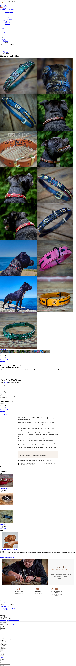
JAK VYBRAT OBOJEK (4, 606)
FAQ (3, 30)
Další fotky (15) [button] (3, 349)
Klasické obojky (9, 12)
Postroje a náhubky (8, 17)
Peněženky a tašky (8, 22)
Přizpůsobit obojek (3, 395)
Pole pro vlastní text (3, 397)
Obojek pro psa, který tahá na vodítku (8, 608)
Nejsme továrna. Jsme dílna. (7, 557)
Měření (3, 28)
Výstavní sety (7, 15)
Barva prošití (2, 391)
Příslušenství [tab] (4, 414)
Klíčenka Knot (2, 524)
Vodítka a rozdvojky (8, 16)
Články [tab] (3, 415)
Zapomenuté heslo (11, 9)
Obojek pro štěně (5, 609)
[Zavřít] (0, 627)
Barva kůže (2, 389)
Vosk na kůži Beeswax (4, 506)
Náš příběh (4, 27)
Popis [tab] (3, 412)
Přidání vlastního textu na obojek (9, 396)
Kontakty (2, 612)
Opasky (6, 23)
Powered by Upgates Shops (15, 624)
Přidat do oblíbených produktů (5, 362)
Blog (3, 31)
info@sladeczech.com (4, 359)
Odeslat (2, 640)
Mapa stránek (22, 624)
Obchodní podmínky (4, 611)
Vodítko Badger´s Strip (4, 488)
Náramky (6, 21)
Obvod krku (2, 386)
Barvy (3, 29)
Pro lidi (3, 20)
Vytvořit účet (5, 9)
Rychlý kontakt (2, 361)
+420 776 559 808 (3, 8)
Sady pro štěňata (7, 14)
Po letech (3, 32)
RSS (25, 624)
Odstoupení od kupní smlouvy (5, 613)
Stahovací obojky (7, 13)
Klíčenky (6, 25)
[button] (3, 3)
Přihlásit (1, 9)
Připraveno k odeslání (8, 19)
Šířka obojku (2, 393)
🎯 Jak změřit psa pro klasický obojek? (8, 549)
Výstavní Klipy (7, 24)
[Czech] (3, 37)
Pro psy (3, 11)
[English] (1, 7)
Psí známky (6, 18)
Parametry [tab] (4, 413)
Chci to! (2, 403)
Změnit (2, 650)
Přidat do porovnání (14, 362)
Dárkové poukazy (7, 26)
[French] (2, 7)
